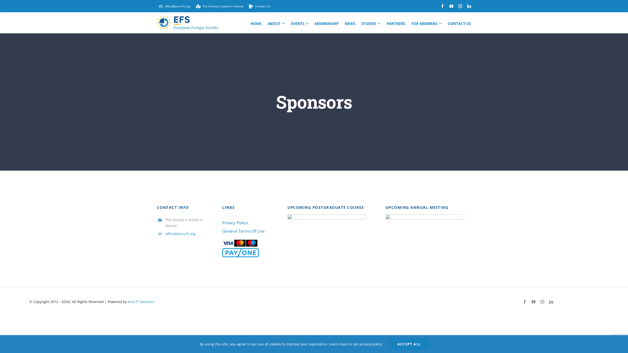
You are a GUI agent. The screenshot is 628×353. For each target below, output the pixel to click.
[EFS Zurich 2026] (425, 239)
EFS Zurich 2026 (417, 239)
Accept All (409, 344)
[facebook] (443, 6)
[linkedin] (469, 6)
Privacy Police (235, 223)
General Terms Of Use (243, 231)
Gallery (334, 239)
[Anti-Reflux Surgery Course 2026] (327, 239)
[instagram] (460, 6)
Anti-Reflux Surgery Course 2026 (319, 239)
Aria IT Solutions (141, 301)
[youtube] (451, 6)
